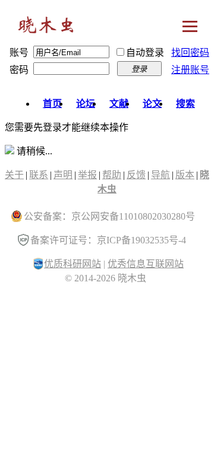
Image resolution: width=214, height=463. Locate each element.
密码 (19, 70)
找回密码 (190, 52)
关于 (14, 175)
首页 (52, 104)
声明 (63, 175)
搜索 (185, 104)
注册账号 (190, 70)
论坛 (85, 104)
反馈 (136, 175)
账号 (19, 52)
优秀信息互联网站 (146, 264)
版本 (184, 175)
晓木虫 (46, 27)
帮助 (111, 175)
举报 (87, 175)
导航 (160, 175)
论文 (152, 104)
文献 (118, 104)
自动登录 (145, 52)
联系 (38, 175)
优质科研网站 (72, 264)
